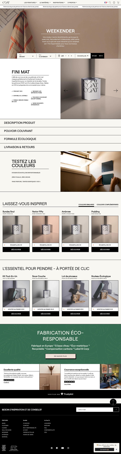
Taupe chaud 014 (8, 213)
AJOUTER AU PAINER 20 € (75, 309)
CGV (45, 432)
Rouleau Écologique (101, 276)
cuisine (4, 427)
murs (3, 423)
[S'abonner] (116, 410)
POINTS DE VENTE (28, 434)
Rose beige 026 (96, 213)
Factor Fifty (37, 211)
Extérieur (5, 434)
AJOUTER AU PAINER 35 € (46, 309)
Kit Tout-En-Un (10, 276)
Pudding (95, 211)
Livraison (47, 423)
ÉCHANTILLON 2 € (16, 245)
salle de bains (6, 430)
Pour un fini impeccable (40, 278)
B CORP (25, 430)
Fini (20, 54)
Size (40, 54)
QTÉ (62, 56)
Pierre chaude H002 (68, 213)
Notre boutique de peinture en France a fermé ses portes (21, 6)
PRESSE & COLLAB (28, 432)
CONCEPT (26, 425)
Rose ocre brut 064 (38, 213)
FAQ (45, 427)
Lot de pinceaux (69, 276)
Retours (47, 425)
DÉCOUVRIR (16, 249)
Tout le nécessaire (9, 278)
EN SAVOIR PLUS (60, 356)
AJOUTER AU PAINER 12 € (105, 309)
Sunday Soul (8, 211)
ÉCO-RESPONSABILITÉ (29, 427)
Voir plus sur (54, 394)
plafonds (5, 425)
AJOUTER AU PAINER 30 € (16, 309)
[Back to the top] (113, 405)
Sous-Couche (38, 276)
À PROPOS (26, 423)
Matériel (5, 437)
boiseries (5, 432)
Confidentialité (49, 430)
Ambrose (66, 211)
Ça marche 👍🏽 (104, 449)
